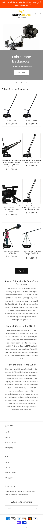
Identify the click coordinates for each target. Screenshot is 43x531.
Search (7, 432)
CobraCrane (18, 527)
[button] (2, 13)
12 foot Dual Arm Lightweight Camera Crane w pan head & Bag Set (31, 207)
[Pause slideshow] (40, 82)
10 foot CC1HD (11, 121)
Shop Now (21, 72)
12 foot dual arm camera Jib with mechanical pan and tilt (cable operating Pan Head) (11, 208)
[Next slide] (26, 82)
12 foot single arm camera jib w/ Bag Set (11, 252)
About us (7, 437)
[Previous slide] (16, 82)
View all (21, 271)
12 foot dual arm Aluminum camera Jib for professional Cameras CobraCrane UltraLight (11, 163)
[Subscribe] (35, 508)
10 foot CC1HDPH (31, 121)
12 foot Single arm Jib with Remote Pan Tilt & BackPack (31, 253)
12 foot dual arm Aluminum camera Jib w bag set (31, 161)
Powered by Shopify (26, 527)
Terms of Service (10, 442)
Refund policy (9, 448)
